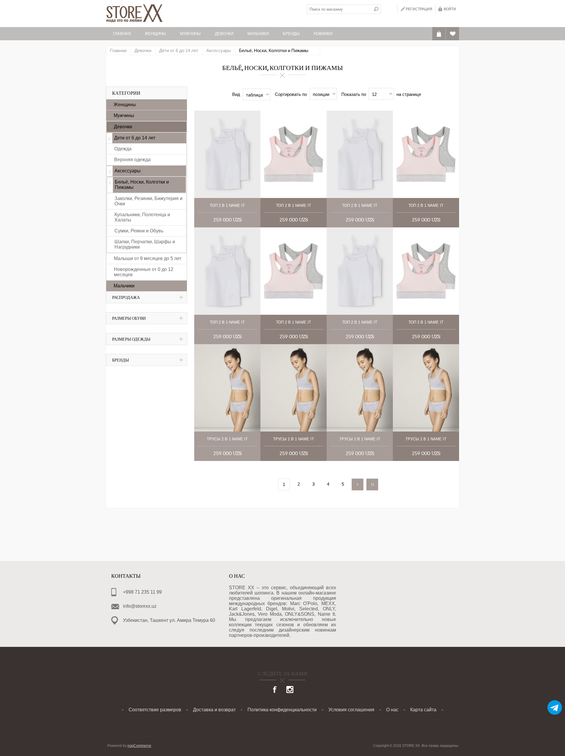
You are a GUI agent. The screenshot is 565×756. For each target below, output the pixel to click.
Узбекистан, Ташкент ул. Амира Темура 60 (169, 620)
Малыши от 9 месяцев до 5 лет (147, 258)
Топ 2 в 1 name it (227, 205)
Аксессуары (127, 170)
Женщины (125, 104)
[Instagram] (289, 690)
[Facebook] (275, 690)
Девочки (123, 126)
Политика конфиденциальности (282, 709)
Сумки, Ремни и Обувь (138, 230)
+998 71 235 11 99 (142, 592)
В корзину (250, 160)
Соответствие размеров (155, 709)
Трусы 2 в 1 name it (227, 439)
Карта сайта (423, 709)
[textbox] (339, 9)
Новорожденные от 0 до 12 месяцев (143, 272)
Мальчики (124, 285)
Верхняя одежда (132, 159)
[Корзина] (439, 33)
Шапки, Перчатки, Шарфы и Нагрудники (144, 244)
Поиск (376, 9)
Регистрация (419, 9)
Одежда (123, 148)
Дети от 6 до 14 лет (134, 137)
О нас (392, 709)
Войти (450, 9)
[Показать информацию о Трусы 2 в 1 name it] (227, 388)
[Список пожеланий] (452, 33)
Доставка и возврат (214, 709)
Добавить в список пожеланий (250, 147)
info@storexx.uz (140, 606)
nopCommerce (139, 746)
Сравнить (250, 133)
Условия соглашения (351, 709)
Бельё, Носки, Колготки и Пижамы (142, 184)
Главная (118, 50)
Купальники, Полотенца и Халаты (142, 217)
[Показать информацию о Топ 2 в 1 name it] (227, 154)
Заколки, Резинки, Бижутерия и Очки (148, 201)
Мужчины (124, 115)
